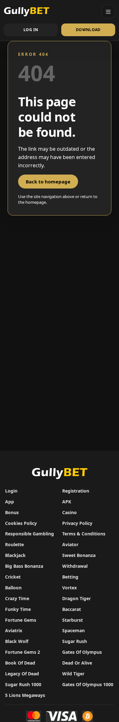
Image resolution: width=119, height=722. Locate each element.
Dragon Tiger (76, 598)
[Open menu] (108, 11)
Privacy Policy (77, 523)
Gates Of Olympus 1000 (87, 684)
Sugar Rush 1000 (23, 684)
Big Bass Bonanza (24, 566)
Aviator (70, 544)
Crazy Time (17, 598)
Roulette (14, 544)
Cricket (13, 577)
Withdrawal (75, 566)
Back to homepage (48, 181)
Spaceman (73, 630)
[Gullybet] (50, 11)
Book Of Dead (20, 663)
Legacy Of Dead (22, 674)
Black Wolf (16, 641)
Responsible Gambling (29, 534)
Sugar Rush (74, 641)
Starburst (72, 620)
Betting (70, 577)
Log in (30, 29)
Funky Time (18, 609)
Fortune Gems (20, 620)
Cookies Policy (21, 523)
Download (88, 29)
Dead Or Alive (77, 663)
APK (66, 502)
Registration (75, 491)
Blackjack (15, 555)
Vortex (69, 588)
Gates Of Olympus (82, 652)
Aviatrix (13, 630)
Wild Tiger (73, 674)
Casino (69, 512)
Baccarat (71, 609)
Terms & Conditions (83, 534)
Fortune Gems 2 (22, 652)
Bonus (12, 512)
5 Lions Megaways (25, 695)
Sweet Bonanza (79, 555)
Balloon (13, 588)
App (9, 502)
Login (11, 491)
